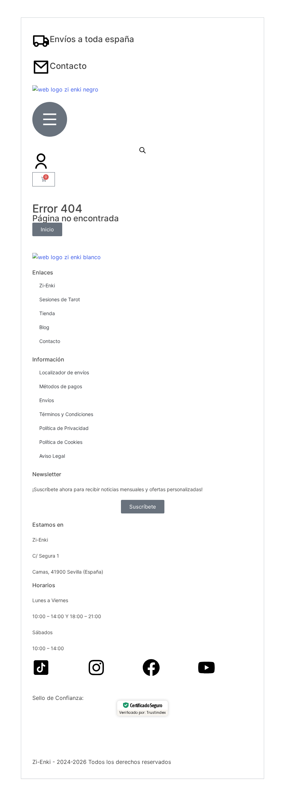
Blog (44, 327)
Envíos (46, 400)
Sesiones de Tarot (59, 299)
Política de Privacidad (64, 428)
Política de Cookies (60, 442)
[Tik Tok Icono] (41, 667)
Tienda (47, 313)
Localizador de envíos (64, 372)
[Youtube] (206, 667)
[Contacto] (41, 67)
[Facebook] (151, 667)
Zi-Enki (47, 285)
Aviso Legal (52, 456)
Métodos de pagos (60, 386)
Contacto (68, 66)
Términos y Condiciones (66, 414)
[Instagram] (96, 667)
